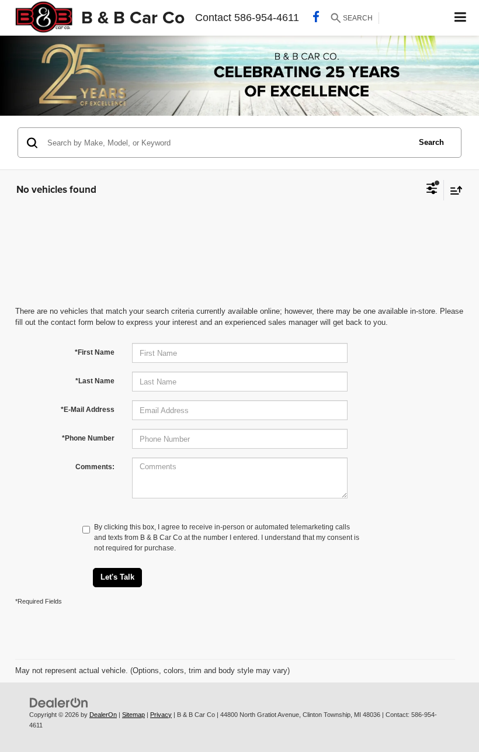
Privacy (161, 714)
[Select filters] (432, 190)
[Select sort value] (453, 190)
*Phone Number (88, 438)
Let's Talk (117, 577)
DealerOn (103, 714)
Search (431, 142)
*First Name (94, 352)
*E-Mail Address (87, 410)
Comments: (94, 467)
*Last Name (94, 381)
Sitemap (133, 714)
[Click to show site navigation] (460, 18)
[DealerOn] (59, 702)
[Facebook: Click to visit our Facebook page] (316, 17)
